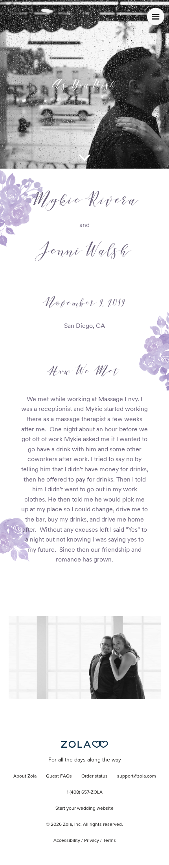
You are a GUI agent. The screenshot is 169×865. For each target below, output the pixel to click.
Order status (94, 776)
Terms (109, 840)
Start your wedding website (84, 808)
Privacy (91, 840)
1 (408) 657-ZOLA (85, 792)
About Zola (25, 776)
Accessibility (66, 840)
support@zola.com (136, 776)
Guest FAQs (59, 776)
